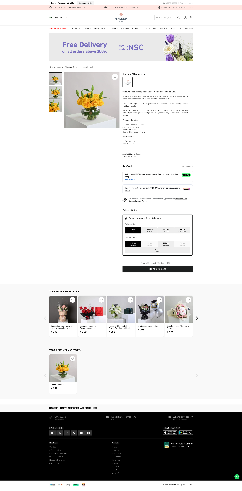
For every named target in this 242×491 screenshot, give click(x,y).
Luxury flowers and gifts (62, 3)
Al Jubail (115, 470)
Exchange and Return (58, 453)
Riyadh (115, 447)
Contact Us (54, 463)
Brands (189, 28)
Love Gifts (99, 28)
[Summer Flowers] (121, 60)
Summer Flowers (58, 28)
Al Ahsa (115, 467)
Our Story (53, 447)
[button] (115, 77)
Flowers (113, 28)
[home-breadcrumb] (50, 67)
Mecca (115, 463)
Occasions (150, 28)
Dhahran (116, 460)
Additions (176, 28)
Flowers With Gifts (131, 28)
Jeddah (55, 18)
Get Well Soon (71, 67)
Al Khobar (116, 457)
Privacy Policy (55, 450)
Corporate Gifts (85, 3)
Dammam (116, 453)
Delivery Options (131, 210)
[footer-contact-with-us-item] (52, 433)
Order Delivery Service (59, 457)
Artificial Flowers (81, 28)
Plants (163, 28)
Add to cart (159, 269)
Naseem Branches (57, 460)
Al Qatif (115, 473)
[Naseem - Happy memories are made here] (121, 17)
